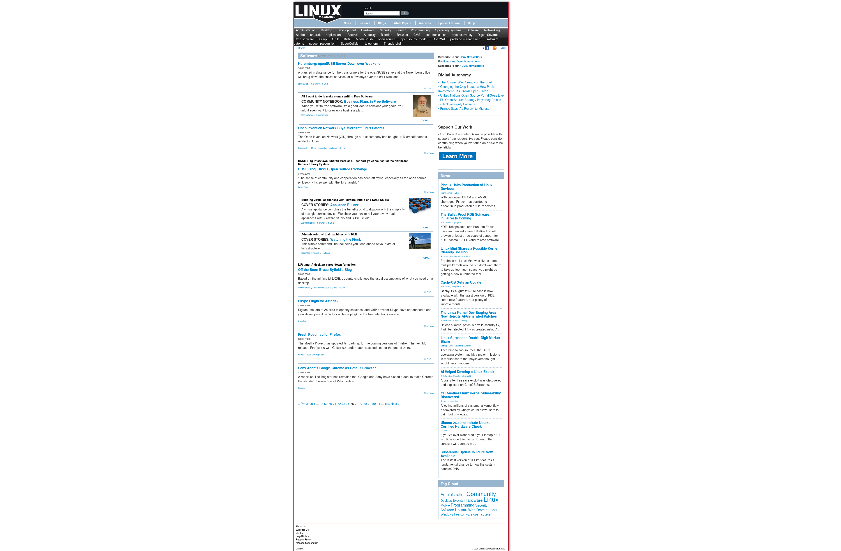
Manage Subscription (307, 542)
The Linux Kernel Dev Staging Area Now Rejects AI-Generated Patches (469, 314)
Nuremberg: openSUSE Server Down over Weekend (339, 63)
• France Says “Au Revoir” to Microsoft (464, 108)
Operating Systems (448, 30)
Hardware (368, 30)
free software (307, 115)
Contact (300, 533)
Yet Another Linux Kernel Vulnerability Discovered (471, 395)
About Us (301, 526)
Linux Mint (465, 256)
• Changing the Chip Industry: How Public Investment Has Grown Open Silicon (466, 88)
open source (339, 287)
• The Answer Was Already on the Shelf (465, 82)
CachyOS (455, 286)
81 (378, 403)
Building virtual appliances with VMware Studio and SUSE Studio (345, 200)
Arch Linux (445, 286)
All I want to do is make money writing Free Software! (337, 96)
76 (356, 403)
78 (365, 403)
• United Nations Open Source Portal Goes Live (471, 95)
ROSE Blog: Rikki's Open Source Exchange (332, 169)
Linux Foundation (319, 148)
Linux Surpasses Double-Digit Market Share (470, 339)
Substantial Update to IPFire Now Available (467, 454)
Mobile (445, 505)
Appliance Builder (344, 204)
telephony (371, 43)
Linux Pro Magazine (322, 287)
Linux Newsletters (470, 57)
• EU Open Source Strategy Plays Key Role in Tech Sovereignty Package (469, 101)
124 (387, 403)
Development (346, 30)
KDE (443, 222)
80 (374, 403)
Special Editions (449, 23)
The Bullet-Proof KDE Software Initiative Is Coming (465, 216)
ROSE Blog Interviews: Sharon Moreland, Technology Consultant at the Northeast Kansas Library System (353, 162)
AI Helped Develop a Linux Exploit (467, 371)
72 (339, 403)
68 (321, 403)
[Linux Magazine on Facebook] (487, 47)
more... (429, 88)
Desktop (326, 30)
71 (334, 403)
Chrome (301, 388)
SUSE (325, 83)
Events (458, 500)
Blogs (382, 23)
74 (348, 403)
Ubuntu (444, 430)
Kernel (457, 256)
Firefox (301, 354)
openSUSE (303, 83)
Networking (492, 30)
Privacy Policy (303, 539)
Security (385, 30)
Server (401, 30)
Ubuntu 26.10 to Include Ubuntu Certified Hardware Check (465, 424)
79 (369, 403)
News (347, 23)
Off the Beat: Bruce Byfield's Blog (325, 269)
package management (465, 39)
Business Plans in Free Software (370, 101)
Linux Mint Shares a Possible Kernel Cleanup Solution (469, 250)
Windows (447, 514)
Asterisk (302, 321)
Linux (451, 345)
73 (343, 403)
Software (473, 30)
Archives (425, 23)
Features (364, 23)
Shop (471, 23)
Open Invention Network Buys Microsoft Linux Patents (341, 127)
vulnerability (466, 375)
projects (457, 222)
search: (368, 8)
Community (303, 148)
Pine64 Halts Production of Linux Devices (467, 186)
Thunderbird (392, 43)
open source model (414, 39)
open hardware (447, 192)
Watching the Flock (345, 239)
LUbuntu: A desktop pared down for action (327, 265)
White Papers (402, 23)
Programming (420, 30)
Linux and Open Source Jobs (462, 61)
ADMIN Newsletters (471, 66)
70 (330, 403)
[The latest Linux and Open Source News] (494, 47)
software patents (337, 148)
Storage (458, 192)
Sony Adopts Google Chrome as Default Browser (337, 368)
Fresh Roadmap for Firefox (319, 334)
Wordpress (303, 187)
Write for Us (302, 529)
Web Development (315, 354)
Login (503, 47)
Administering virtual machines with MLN (329, 234)
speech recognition (322, 43)
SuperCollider (350, 43)
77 (361, 403)
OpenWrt (439, 39)
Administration (306, 30)
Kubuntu (449, 222)
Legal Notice (302, 536)
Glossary (299, 548)
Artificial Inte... (446, 320)
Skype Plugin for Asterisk (318, 300)
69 (326, 403)
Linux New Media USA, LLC (492, 548)
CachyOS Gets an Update (461, 282)
